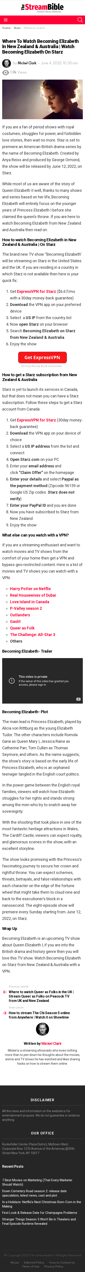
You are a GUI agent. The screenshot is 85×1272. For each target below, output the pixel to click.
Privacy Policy (53, 1266)
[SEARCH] (80, 20)
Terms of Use (30, 1266)
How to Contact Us (62, 1262)
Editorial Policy (34, 1262)
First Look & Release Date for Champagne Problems (39, 1213)
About (14, 1262)
